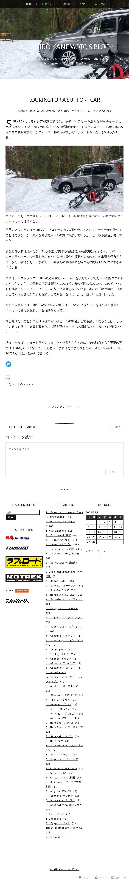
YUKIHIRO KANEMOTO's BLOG (64, 47)
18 (115, 532)
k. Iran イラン (56, 649)
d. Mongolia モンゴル (60, 594)
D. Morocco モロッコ (59, 722)
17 (110, 532)
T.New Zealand (56, 530)
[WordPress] (8, 364)
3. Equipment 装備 (58, 535)
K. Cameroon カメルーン (61, 768)
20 (88, 536)
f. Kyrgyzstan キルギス (62, 608)
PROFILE (47, 3)
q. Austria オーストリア (62, 686)
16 (104, 532)
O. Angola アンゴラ (58, 791)
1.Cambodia (53, 818)
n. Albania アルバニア (61, 663)
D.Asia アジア (55, 814)
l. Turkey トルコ (57, 654)
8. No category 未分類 (61, 562)
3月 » (101, 551)
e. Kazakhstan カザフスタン (64, 599)
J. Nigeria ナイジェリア (62, 759)
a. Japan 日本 (55, 580)
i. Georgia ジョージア (61, 635)
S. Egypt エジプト (58, 823)
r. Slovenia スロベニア (61, 695)
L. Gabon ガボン (56, 772)
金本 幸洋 (63, 111)
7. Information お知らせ (62, 553)
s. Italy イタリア (58, 699)
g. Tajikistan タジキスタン (64, 617)
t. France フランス (58, 704)
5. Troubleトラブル (58, 544)
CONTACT (99, 3)
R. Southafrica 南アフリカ (64, 804)
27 (88, 541)
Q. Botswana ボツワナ (60, 800)
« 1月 (89, 551)
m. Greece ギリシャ (58, 658)
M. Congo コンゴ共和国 (60, 777)
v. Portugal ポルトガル (61, 713)
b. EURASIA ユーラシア (61, 585)
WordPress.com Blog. (64, 869)
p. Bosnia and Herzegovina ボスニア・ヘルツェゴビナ (64, 677)
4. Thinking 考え (99, 111)
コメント (113, 472)
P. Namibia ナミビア (59, 795)
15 (99, 532)
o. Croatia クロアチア (61, 667)
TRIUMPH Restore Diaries (64, 827)
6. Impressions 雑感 (60, 548)
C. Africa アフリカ (58, 718)
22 (99, 536)
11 (115, 527)
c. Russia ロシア (57, 590)
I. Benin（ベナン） (58, 754)
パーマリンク (54, 407)
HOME (29, 3)
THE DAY (115, 427)
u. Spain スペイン (58, 709)
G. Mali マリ (54, 740)
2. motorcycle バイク (60, 521)
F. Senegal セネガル (59, 736)
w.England (53, 836)
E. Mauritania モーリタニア (64, 727)
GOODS (66, 3)
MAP (82, 3)
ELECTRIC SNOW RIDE (23, 427)
